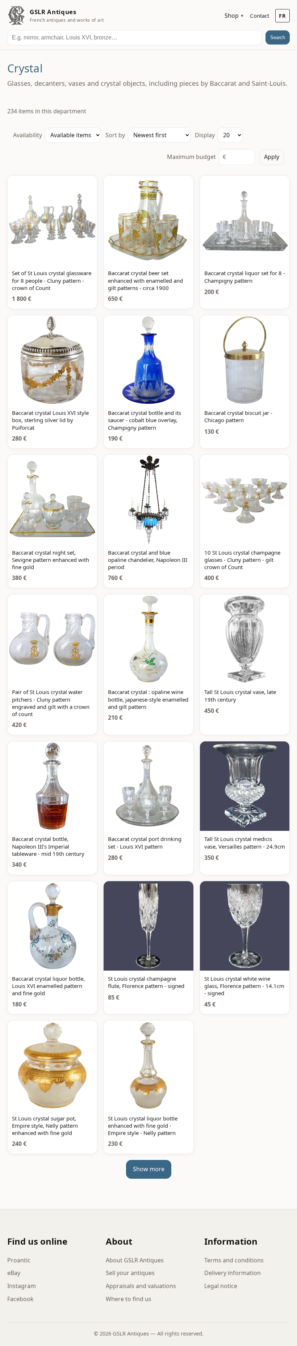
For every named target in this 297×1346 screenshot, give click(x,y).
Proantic (18, 1260)
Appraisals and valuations (141, 1286)
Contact (259, 15)
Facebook (20, 1299)
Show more (148, 1169)
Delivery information (232, 1273)
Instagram (21, 1286)
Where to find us (128, 1299)
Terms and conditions (234, 1260)
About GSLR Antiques (135, 1260)
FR (282, 15)
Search (277, 37)
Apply (271, 157)
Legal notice (220, 1286)
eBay (13, 1273)
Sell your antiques (130, 1273)
